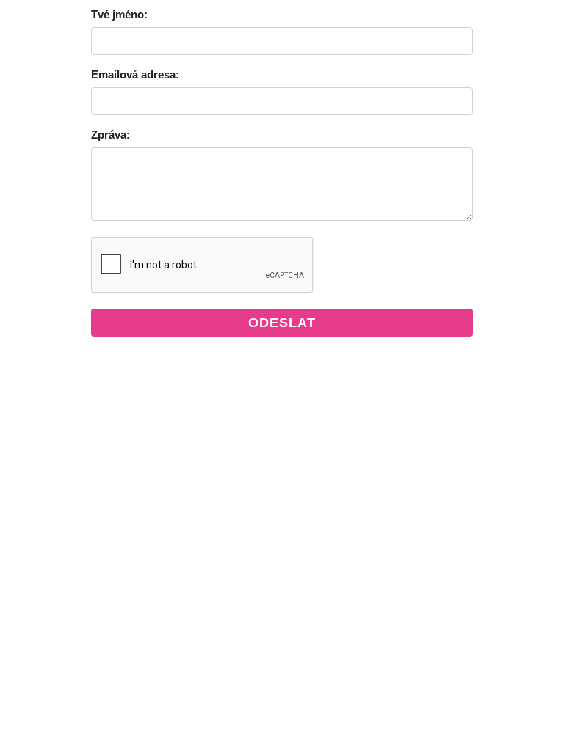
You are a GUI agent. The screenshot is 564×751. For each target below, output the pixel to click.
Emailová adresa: (135, 74)
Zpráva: (110, 134)
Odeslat (282, 322)
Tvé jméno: (119, 14)
